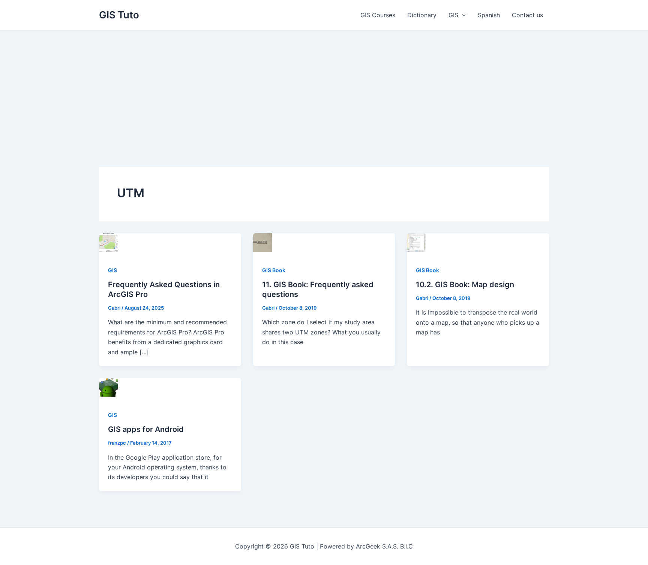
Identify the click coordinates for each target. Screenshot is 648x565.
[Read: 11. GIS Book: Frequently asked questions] (262, 242)
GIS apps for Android (146, 429)
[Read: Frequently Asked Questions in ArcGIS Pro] (108, 242)
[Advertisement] (324, 86)
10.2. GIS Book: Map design (465, 284)
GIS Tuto (119, 15)
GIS (453, 15)
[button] (462, 15)
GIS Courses (377, 15)
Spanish (489, 15)
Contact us (527, 15)
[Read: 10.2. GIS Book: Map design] (416, 242)
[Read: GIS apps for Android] (108, 386)
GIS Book (273, 270)
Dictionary (421, 15)
